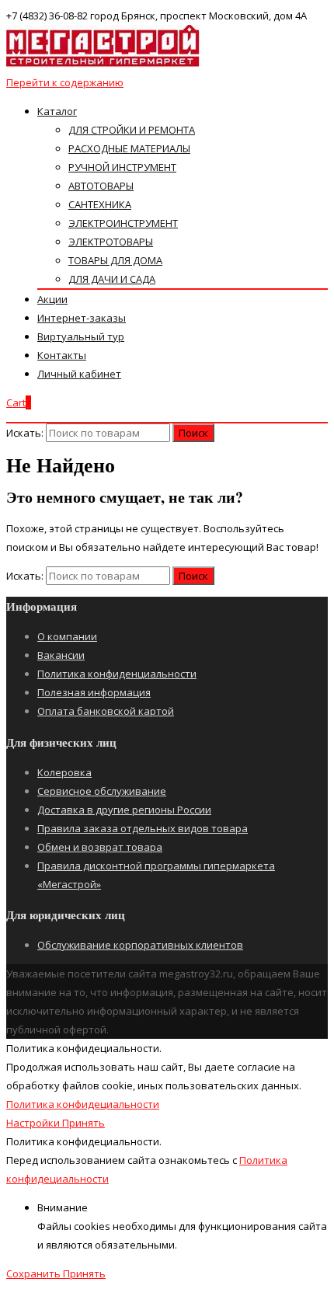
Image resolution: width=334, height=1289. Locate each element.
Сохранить (34, 1273)
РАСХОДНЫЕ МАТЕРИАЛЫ (129, 148)
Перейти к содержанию (65, 82)
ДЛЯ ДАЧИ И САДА (111, 279)
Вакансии (61, 655)
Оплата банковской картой (105, 711)
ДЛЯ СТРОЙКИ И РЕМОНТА (131, 130)
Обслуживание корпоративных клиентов (140, 945)
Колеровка (64, 772)
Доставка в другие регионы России (124, 810)
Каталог (57, 111)
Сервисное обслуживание (101, 791)
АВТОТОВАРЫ (101, 186)
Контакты (61, 355)
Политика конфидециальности (82, 1104)
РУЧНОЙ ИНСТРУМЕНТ (122, 167)
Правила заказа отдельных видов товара (142, 828)
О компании (67, 636)
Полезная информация (94, 692)
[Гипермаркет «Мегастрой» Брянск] (103, 63)
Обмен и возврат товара (99, 847)
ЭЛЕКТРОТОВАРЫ (110, 242)
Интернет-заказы (81, 318)
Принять (83, 1123)
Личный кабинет (79, 374)
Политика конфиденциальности (117, 674)
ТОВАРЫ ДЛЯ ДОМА (115, 260)
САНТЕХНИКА (99, 204)
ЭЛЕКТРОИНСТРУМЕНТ (123, 223)
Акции (52, 299)
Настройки (34, 1123)
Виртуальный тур (80, 336)
